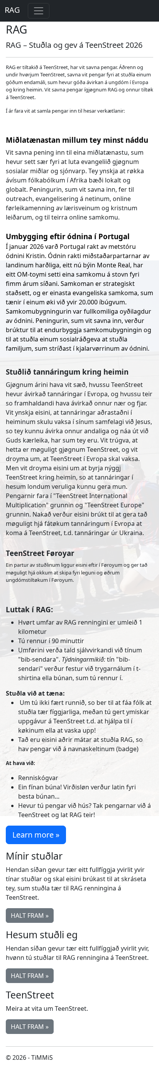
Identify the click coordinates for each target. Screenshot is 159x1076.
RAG (12, 10)
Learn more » (35, 834)
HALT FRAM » (30, 915)
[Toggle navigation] (38, 11)
